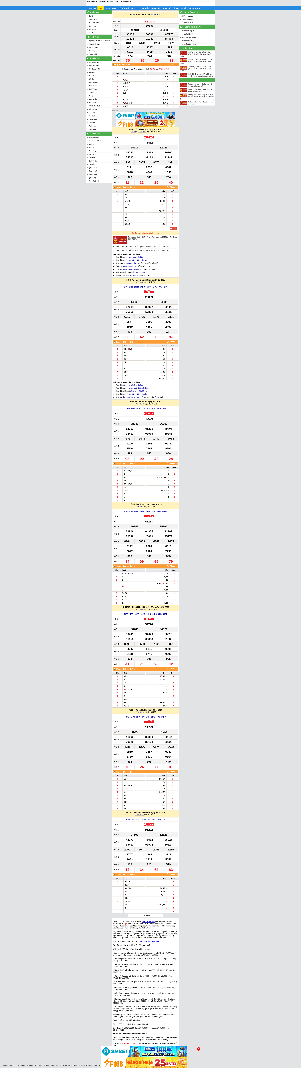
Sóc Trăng (92, 69)
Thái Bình (92, 33)
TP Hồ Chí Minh (94, 106)
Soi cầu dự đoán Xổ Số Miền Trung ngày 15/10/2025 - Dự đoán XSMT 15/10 (196, 61)
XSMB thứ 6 (139, 609)
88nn (31, 1065)
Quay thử (155, 8)
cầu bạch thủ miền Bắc (130, 269)
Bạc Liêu (92, 76)
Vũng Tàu (92, 129)
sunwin (115, 111)
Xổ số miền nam (93, 58)
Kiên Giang (93, 109)
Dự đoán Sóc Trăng (189, 37)
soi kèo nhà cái (55, 1065)
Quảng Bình (93, 168)
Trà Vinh (92, 123)
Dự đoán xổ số (186, 48)
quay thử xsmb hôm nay (9, 1065)
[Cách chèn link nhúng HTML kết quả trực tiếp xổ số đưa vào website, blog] (184, 75)
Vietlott (135, 8)
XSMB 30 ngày (140, 272)
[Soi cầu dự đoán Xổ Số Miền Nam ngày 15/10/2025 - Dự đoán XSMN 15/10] (184, 68)
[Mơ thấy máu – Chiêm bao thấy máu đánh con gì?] (184, 103)
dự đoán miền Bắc (133, 263)
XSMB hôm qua (187, 19)
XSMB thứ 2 (139, 282)
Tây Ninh (92, 116)
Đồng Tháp (93, 99)
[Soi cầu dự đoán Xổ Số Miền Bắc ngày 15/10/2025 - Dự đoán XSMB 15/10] (184, 53)
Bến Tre (91, 79)
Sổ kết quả (124, 8)
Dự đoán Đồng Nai (188, 31)
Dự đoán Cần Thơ (188, 34)
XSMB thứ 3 (142, 132)
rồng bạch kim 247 (93, 1065)
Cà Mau (91, 92)
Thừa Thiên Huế (94, 181)
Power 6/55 (93, 54)
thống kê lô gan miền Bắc (133, 257)
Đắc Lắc (91, 147)
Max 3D (91, 47)
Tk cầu (184, 8)
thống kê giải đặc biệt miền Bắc (135, 260)
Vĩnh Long (92, 126)
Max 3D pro (93, 51)
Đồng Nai (92, 65)
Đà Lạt (91, 96)
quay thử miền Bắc (130, 266)
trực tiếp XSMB (132, 275)
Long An (92, 113)
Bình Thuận (93, 89)
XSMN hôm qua (187, 16)
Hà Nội (91, 16)
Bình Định (92, 144)
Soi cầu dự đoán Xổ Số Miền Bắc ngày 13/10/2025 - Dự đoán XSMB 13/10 (141, 250)
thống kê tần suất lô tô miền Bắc (136, 388)
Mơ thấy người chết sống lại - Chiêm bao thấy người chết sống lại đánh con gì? (197, 97)
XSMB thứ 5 (139, 712)
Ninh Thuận (93, 161)
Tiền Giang (93, 119)
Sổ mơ (176, 8)
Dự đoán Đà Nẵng (188, 41)
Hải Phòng (92, 26)
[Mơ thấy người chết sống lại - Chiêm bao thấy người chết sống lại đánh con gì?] (184, 95)
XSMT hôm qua (187, 23)
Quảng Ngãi (93, 171)
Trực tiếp (91, 8)
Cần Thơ (92, 62)
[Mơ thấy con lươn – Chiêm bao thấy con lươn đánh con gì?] (184, 85)
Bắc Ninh (92, 23)
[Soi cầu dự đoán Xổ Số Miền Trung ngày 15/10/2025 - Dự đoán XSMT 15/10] (184, 60)
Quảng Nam (93, 174)
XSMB (101, 8)
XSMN (107, 8)
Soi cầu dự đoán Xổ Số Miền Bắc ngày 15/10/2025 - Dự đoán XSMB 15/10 (195, 54)
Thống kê (166, 8)
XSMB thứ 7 (139, 507)
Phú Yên (92, 164)
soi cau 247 (24, 1065)
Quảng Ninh (93, 19)
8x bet (64, 1065)
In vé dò (173, 229)
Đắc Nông (92, 151)
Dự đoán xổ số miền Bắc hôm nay (145, 233)
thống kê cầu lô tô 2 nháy (133, 385)
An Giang (92, 72)
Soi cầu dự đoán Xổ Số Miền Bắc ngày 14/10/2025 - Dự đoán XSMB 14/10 (141, 247)
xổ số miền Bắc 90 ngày (139, 391)
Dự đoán (145, 8)
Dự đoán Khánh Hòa (189, 44)
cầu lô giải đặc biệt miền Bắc (133, 397)
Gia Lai (91, 154)
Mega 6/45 (92, 44)
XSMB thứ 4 (139, 815)
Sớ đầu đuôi (194, 8)
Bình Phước (93, 86)
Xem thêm (145, 916)
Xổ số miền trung (94, 134)
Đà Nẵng (92, 137)
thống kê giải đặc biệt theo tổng (136, 394)
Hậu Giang (92, 102)
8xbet (36, 1065)
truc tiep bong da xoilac (76, 1065)
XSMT (114, 8)
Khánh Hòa (93, 141)
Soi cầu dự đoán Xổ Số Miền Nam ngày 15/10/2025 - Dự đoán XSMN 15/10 (195, 69)
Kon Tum (92, 157)
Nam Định (92, 29)
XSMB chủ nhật (138, 404)
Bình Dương (93, 82)
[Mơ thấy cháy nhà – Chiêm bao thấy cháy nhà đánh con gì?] (184, 90)
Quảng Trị (92, 178)
